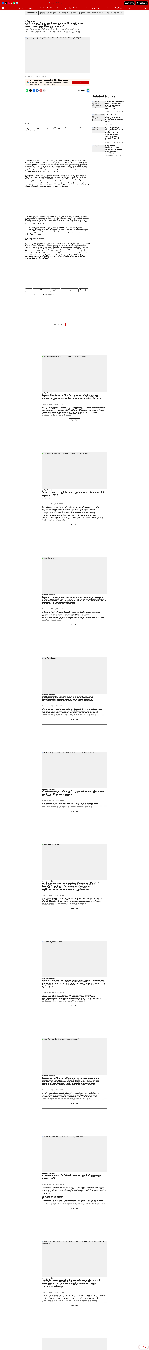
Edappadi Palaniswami (41, 290)
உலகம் (41, 8)
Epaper (145, 1347)
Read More (74, 420)
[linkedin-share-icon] (37, 91)
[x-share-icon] (30, 91)
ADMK (29, 290)
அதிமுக (55, 290)
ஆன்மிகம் (73, 8)
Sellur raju (83, 290)
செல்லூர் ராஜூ (32, 295)
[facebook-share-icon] (34, 91)
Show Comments (57, 324)
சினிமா (50, 8)
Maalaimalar (46, 499)
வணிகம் (109, 8)
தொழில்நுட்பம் (97, 8)
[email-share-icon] (40, 91)
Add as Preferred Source (80, 82)
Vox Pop (127, 8)
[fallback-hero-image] (98, 104)
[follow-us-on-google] (88, 90)
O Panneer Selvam (48, 295)
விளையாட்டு (61, 8)
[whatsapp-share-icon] (27, 91)
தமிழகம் (22, 8)
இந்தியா (32, 8)
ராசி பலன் (84, 8)
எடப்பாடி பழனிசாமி (69, 290)
